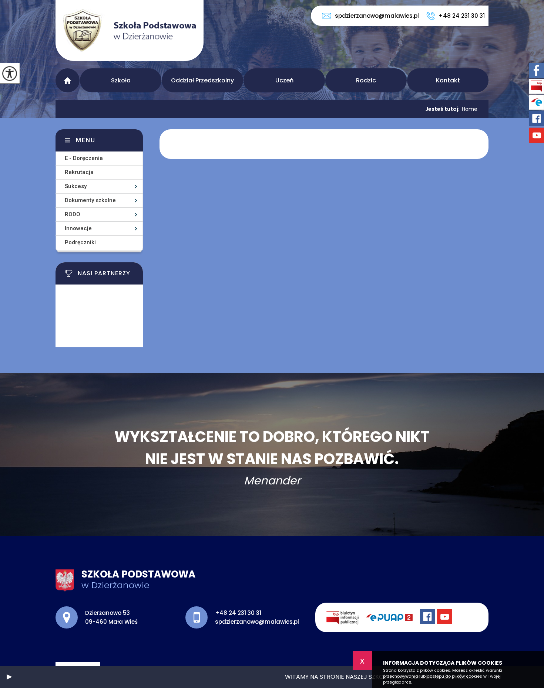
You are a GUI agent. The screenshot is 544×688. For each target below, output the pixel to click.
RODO (72, 214)
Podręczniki (80, 242)
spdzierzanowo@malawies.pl (377, 15)
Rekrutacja (79, 172)
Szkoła (121, 80)
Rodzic (366, 80)
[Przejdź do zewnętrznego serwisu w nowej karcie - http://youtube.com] (445, 617)
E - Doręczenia (84, 158)
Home (469, 109)
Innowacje (78, 228)
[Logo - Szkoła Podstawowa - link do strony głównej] (130, 30)
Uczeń (284, 80)
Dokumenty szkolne (90, 200)
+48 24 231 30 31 (462, 16)
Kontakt (448, 80)
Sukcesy (76, 186)
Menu (68, 80)
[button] (9, 677)
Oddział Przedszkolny (202, 80)
